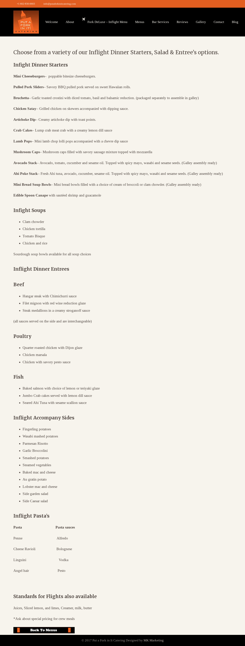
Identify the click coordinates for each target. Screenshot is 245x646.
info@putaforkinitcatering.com (59, 3)
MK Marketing (154, 640)
